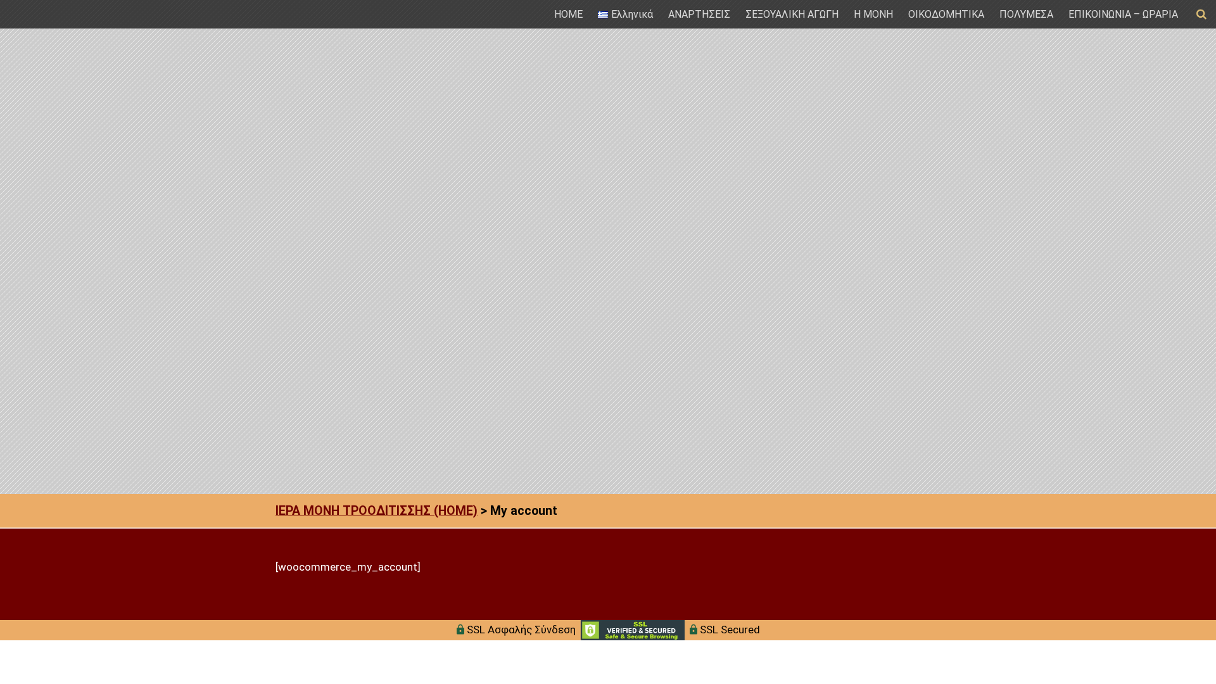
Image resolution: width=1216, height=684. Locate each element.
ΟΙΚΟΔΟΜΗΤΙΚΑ (946, 14)
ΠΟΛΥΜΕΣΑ (1026, 14)
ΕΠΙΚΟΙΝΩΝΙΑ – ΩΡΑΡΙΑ (1123, 14)
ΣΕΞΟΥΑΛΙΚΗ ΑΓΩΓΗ (792, 14)
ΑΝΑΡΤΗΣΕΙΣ (699, 14)
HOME (568, 14)
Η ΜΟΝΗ (873, 14)
